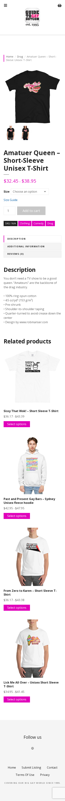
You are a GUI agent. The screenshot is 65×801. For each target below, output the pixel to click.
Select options (16, 424)
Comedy (39, 223)
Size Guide (11, 200)
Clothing (25, 223)
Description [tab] (16, 238)
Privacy (45, 775)
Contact (52, 767)
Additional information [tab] (26, 246)
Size (7, 192)
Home (9, 56)
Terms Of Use (25, 775)
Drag (20, 56)
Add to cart (31, 210)
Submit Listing (31, 767)
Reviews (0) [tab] (15, 253)
